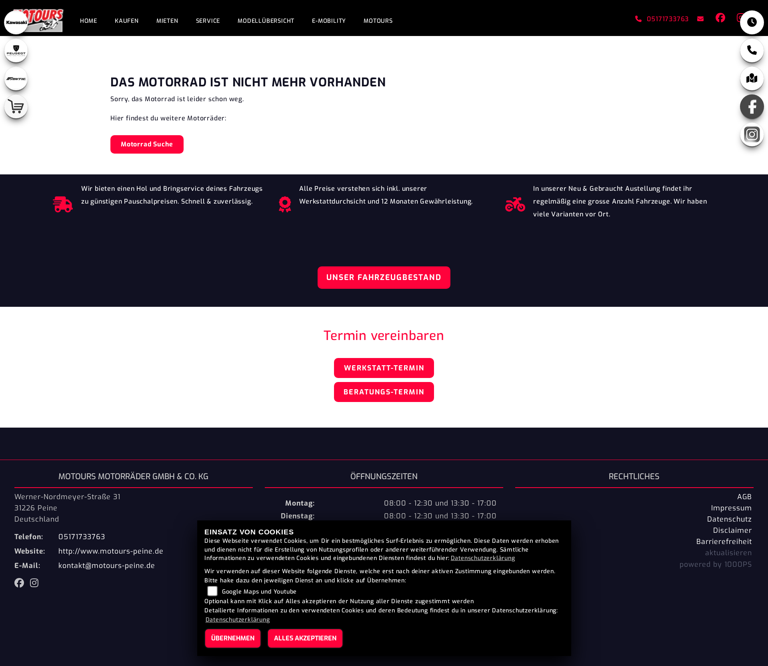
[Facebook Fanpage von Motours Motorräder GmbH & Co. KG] (720, 19)
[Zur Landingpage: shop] (16, 106)
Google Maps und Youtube (259, 592)
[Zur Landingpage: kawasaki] (16, 22)
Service (208, 21)
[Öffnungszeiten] (752, 22)
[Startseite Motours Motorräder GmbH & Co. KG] (35, 19)
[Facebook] (752, 106)
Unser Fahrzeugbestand (384, 277)
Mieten (167, 21)
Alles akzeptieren (305, 638)
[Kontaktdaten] (752, 50)
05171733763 (668, 19)
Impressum (731, 508)
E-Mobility (329, 21)
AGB (744, 497)
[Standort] (752, 78)
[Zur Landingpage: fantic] (16, 78)
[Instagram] (752, 134)
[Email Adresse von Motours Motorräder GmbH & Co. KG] (699, 19)
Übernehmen (232, 638)
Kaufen (127, 21)
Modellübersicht (266, 21)
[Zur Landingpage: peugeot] (16, 50)
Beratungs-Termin (384, 392)
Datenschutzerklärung (483, 558)
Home (88, 21)
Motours (378, 21)
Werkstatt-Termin (384, 368)
